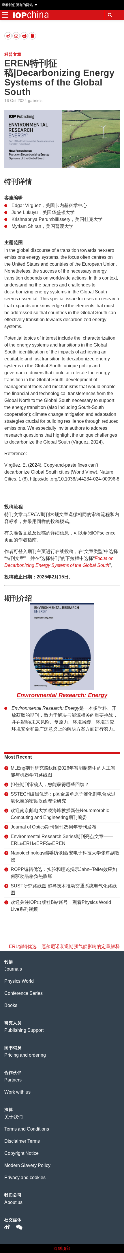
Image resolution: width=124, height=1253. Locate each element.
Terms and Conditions (26, 1129)
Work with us (17, 1092)
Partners (13, 1079)
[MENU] (5, 15)
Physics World (19, 981)
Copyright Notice (21, 1153)
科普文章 (13, 54)
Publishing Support (24, 1030)
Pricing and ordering (25, 1055)
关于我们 (13, 1116)
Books (10, 1005)
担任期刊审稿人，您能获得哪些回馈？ (50, 784)
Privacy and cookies (25, 1177)
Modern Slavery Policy (27, 1165)
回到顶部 (62, 1248)
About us (13, 1202)
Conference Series (23, 993)
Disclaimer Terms (22, 1141)
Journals (13, 969)
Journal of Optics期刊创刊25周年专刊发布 (53, 826)
